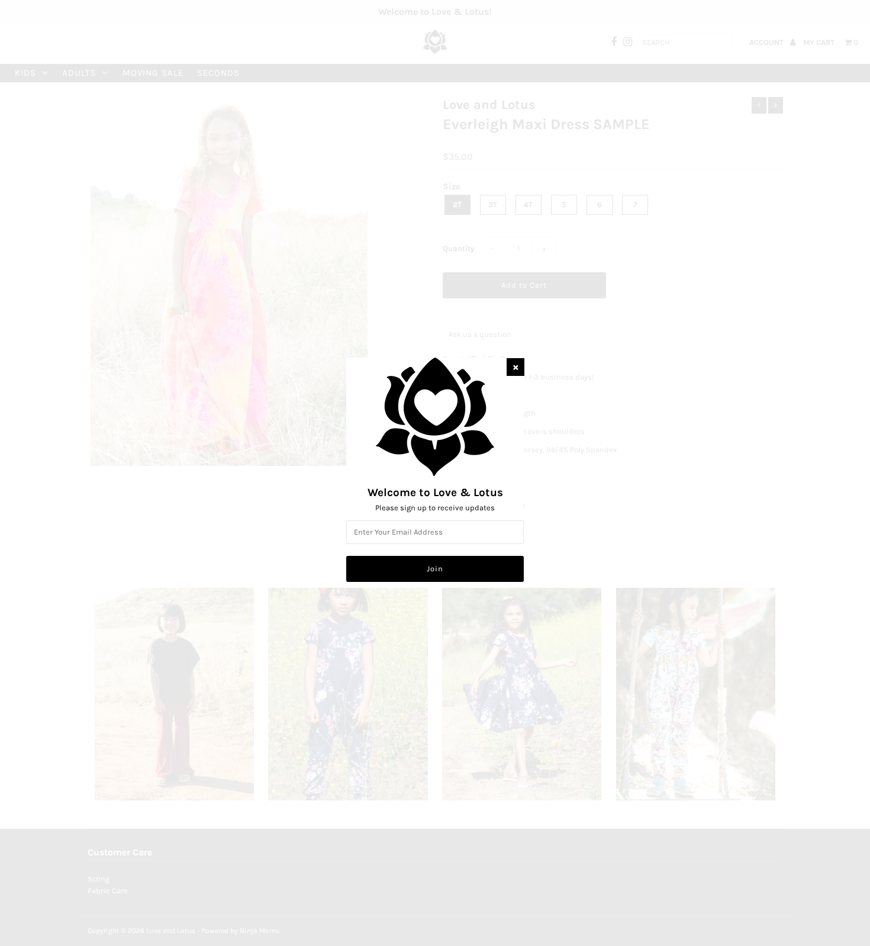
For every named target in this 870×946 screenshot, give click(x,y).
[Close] (515, 367)
